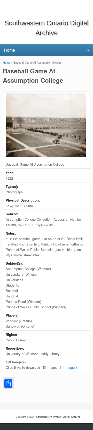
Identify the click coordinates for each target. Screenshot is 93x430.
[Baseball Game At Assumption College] (46, 155)
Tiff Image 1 (69, 367)
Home (6, 62)
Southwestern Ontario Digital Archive (58, 416)
